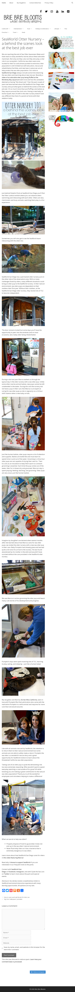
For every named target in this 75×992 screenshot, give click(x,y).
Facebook (12, 872)
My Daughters (21, 3)
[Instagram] (51, 11)
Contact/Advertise (35, 3)
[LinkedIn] (62, 11)
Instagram (20, 872)
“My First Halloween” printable (13, 899)
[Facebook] (40, 11)
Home (4, 3)
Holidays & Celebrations (42, 29)
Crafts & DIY (5, 29)
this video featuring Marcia (13, 858)
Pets (66, 29)
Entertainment (18, 29)
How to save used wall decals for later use (17, 897)
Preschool (4, 32)
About (11, 3)
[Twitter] (46, 11)
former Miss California (29, 700)
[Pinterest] (68, 11)
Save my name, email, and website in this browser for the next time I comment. (24, 948)
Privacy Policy (49, 3)
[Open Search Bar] (72, 2)
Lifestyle (56, 29)
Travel (14, 32)
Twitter (6, 874)
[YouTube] (57, 11)
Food (28, 29)
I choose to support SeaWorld (19, 862)
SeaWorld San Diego (9, 73)
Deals (23, 32)
